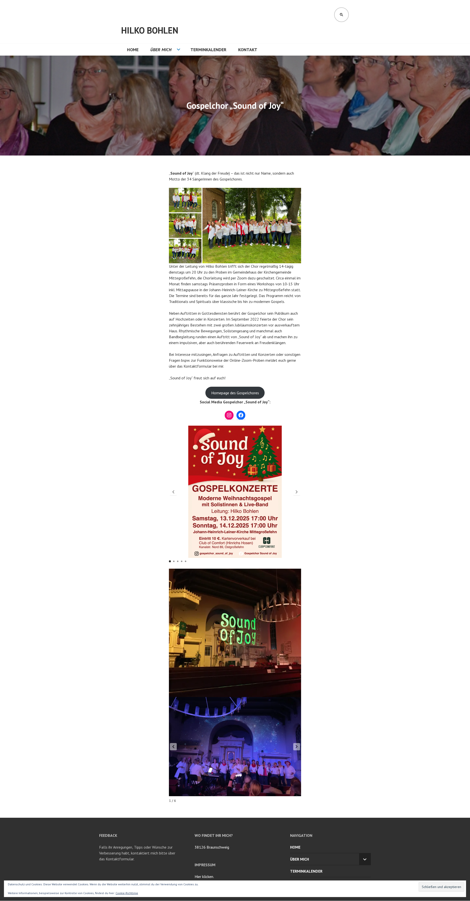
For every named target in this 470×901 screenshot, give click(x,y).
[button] (185, 200)
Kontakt (247, 49)
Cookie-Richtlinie (127, 893)
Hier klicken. (204, 876)
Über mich (160, 49)
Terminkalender (208, 49)
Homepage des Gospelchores (235, 392)
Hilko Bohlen (149, 30)
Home (133, 49)
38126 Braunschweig (212, 847)
